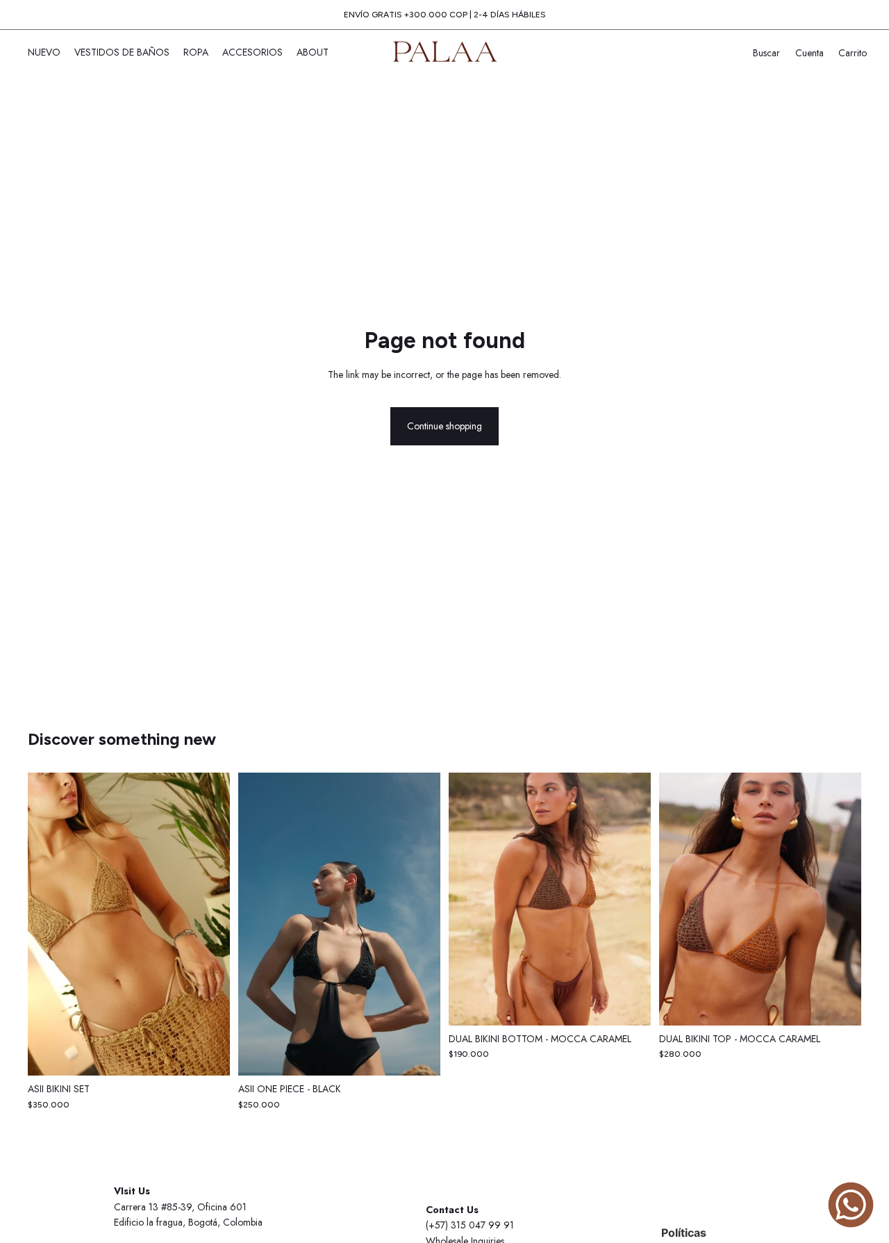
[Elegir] (208, 1054)
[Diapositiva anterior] (48, 924)
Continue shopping (444, 426)
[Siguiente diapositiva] (209, 924)
